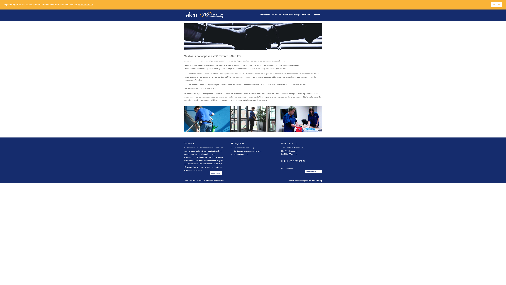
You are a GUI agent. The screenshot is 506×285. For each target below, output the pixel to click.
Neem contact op (241, 154)
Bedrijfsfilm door (294, 181)
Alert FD (200, 181)
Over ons (276, 15)
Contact (316, 15)
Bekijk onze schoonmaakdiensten (248, 151)
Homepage (265, 15)
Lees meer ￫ (216, 173)
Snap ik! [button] (496, 5)
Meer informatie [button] (85, 5)
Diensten (306, 15)
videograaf (304, 181)
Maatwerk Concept (291, 15)
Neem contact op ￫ (314, 171)
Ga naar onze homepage (244, 148)
